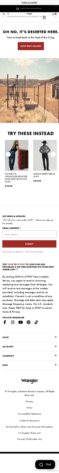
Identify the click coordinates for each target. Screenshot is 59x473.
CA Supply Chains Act (29, 432)
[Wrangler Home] (29, 14)
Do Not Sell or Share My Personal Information (29, 426)
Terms (5, 311)
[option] (16, 168)
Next (56, 16)
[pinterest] (28, 322)
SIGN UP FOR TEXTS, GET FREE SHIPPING (30, 8)
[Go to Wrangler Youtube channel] (20, 322)
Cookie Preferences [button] (30, 420)
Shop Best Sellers (30, 46)
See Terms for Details (12, 251)
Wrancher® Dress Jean (44, 175)
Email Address (11, 228)
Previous (3, 16)
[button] (8, 14)
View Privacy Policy (34, 251)
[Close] (56, 6)
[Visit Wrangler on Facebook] (4, 322)
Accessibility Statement (29, 413)
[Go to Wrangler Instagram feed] (12, 322)
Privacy (16, 311)
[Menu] (4, 13)
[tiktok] (36, 322)
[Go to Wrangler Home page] (29, 381)
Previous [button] (8, 155)
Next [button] (53, 155)
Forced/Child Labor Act (29, 439)
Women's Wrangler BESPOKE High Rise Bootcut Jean (16, 177)
